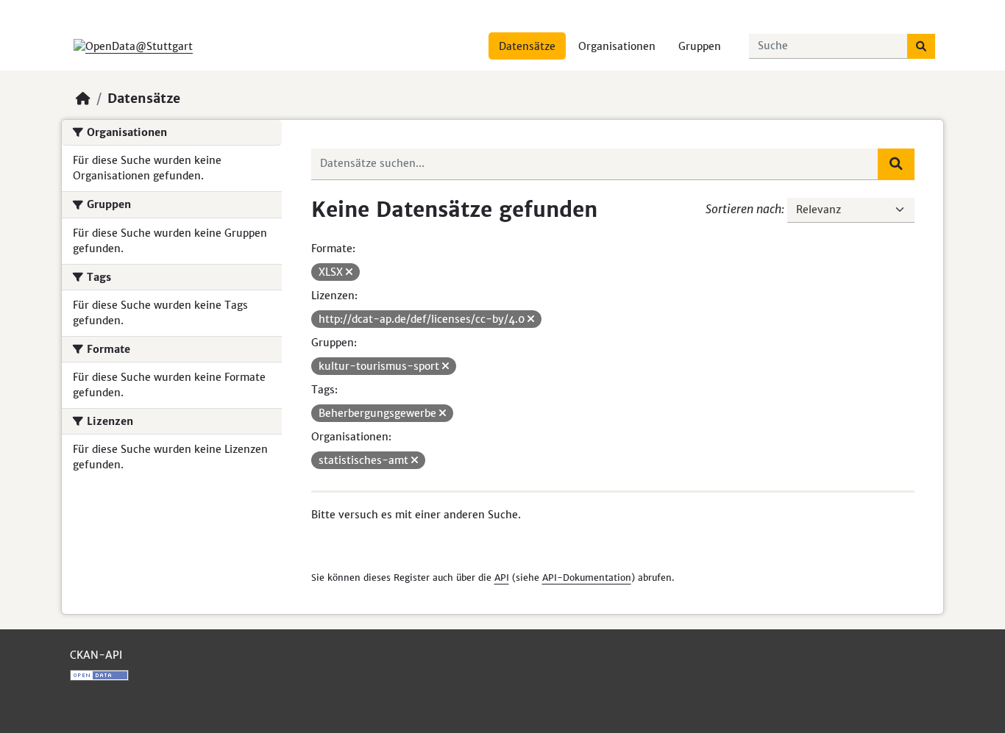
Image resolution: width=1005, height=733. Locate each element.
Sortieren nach (743, 208)
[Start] (83, 98)
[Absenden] (921, 46)
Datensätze (527, 46)
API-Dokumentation (586, 577)
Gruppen (699, 46)
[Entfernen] (349, 272)
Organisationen (617, 46)
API (501, 577)
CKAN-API (96, 655)
